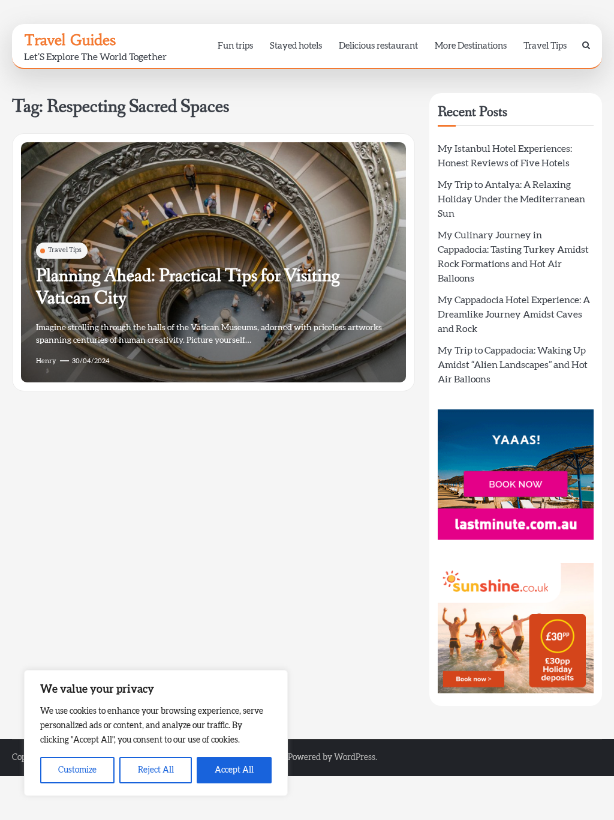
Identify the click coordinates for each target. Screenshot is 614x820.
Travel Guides (70, 40)
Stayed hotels (296, 45)
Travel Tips (545, 45)
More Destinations (471, 45)
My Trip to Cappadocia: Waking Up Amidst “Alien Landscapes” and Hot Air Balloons (513, 365)
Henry (46, 361)
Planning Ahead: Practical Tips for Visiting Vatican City (187, 287)
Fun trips (235, 45)
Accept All (234, 770)
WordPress (354, 757)
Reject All (156, 770)
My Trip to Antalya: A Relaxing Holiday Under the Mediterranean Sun (511, 199)
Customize (77, 770)
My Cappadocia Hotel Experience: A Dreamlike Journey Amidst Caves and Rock (514, 314)
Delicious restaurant (378, 45)
